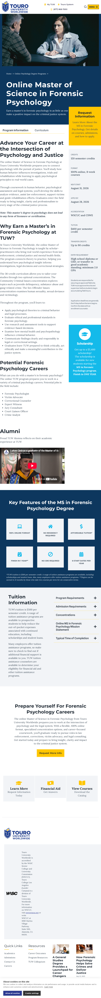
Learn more (48, 987)
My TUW (51, 4)
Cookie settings (32, 993)
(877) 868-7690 (60, 9)
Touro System (67, 4)
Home (9, 74)
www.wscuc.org (32, 912)
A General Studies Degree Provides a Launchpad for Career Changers (63, 967)
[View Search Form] (85, 6)
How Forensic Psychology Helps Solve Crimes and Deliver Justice (85, 965)
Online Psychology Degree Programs (30, 74)
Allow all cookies (12, 993)
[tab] (15, 130)
